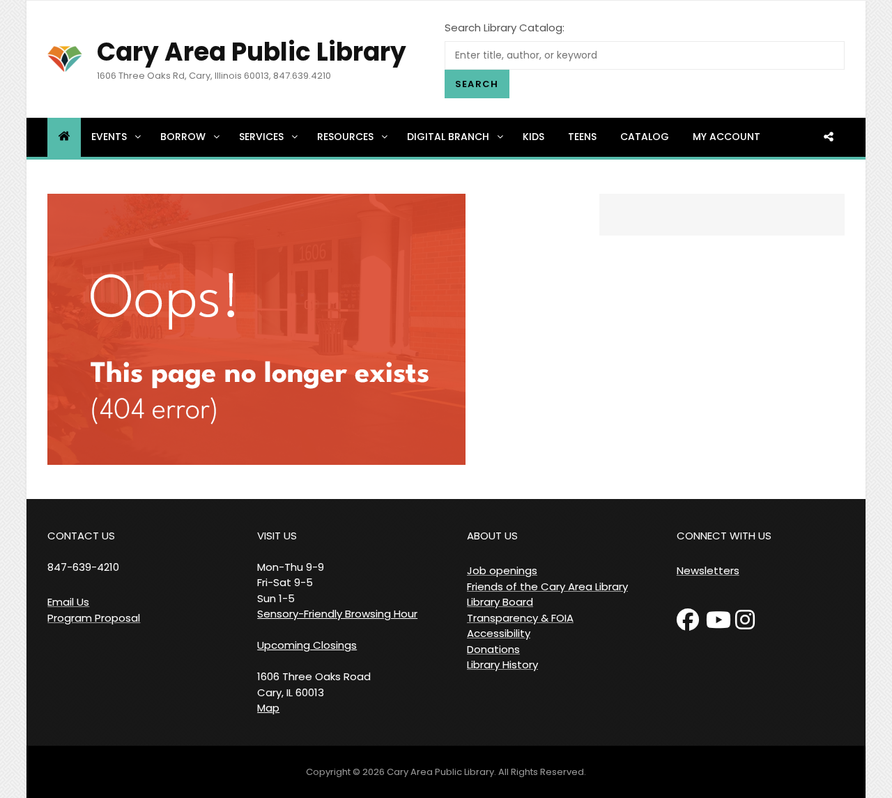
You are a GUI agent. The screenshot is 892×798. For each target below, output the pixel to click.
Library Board (500, 601)
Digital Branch (448, 137)
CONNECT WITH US (724, 535)
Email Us (68, 601)
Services (261, 137)
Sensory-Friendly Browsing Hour (337, 613)
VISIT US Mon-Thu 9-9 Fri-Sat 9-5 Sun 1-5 (290, 567)
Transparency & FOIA (520, 618)
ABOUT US (492, 535)
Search (477, 84)
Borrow (183, 137)
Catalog (644, 137)
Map (268, 707)
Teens (582, 137)
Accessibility (498, 633)
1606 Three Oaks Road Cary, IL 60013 (314, 684)
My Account (726, 137)
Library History (502, 664)
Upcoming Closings (307, 645)
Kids (533, 137)
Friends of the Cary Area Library (547, 586)
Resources (345, 137)
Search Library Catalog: (504, 27)
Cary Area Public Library (251, 52)
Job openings (502, 570)
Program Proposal (93, 618)
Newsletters (708, 570)
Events (109, 137)
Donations (493, 649)
